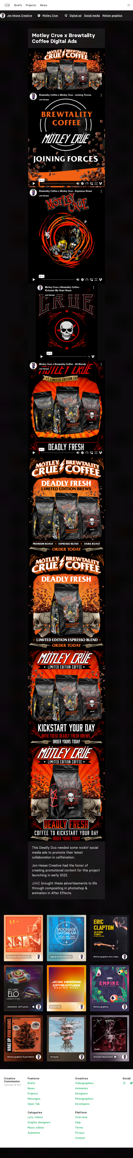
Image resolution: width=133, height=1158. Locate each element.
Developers (82, 1103)
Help (78, 1122)
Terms (79, 1127)
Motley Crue (50, 15)
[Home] (7, 5)
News (43, 5)
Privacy (80, 1132)
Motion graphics (112, 15)
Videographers (84, 1083)
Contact (80, 1138)
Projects (31, 5)
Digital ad (75, 15)
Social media (92, 15)
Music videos (36, 1127)
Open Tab (34, 1103)
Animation (34, 1132)
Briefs (18, 5)
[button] (66, 69)
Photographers (84, 1098)
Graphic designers (39, 1122)
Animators (81, 1088)
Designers (81, 1093)
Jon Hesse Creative (19, 15)
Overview (81, 1117)
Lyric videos (35, 1117)
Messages (34, 1098)
